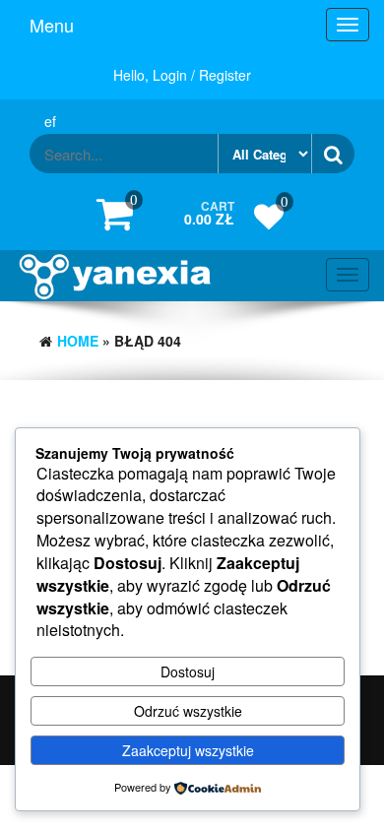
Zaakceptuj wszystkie (188, 750)
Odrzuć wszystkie (188, 711)
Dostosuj (187, 671)
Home (77, 341)
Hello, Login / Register (182, 75)
